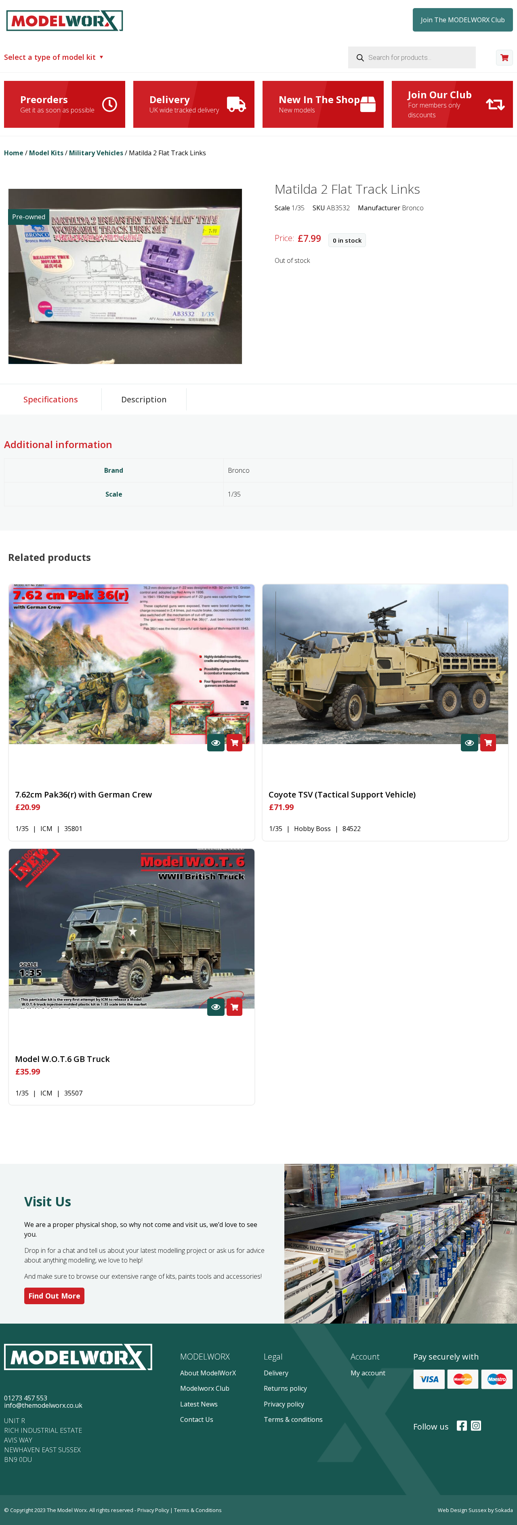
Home (13, 152)
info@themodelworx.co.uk (43, 1405)
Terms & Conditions (198, 1510)
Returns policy (285, 1388)
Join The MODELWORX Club (463, 19)
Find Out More (54, 1296)
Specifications (50, 399)
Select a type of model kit (50, 57)
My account (368, 1372)
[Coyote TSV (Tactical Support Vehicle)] (385, 664)
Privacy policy (284, 1404)
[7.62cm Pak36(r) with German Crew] (131, 664)
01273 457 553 (25, 1398)
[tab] (50, 399)
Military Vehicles (96, 152)
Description (144, 399)
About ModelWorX (208, 1372)
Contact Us (196, 1419)
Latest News (199, 1404)
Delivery (276, 1372)
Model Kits (46, 152)
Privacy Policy (153, 1510)
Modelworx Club (204, 1388)
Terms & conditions (293, 1419)
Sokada (504, 1510)
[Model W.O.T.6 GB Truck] (131, 929)
